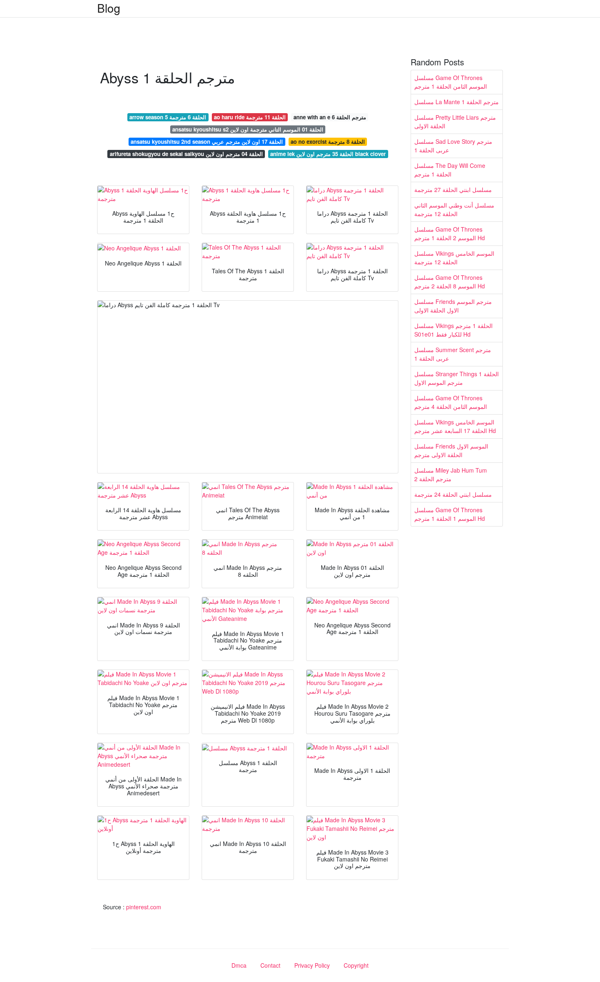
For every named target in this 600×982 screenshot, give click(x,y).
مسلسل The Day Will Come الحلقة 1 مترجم (449, 169)
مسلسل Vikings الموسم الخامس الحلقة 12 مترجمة (454, 257)
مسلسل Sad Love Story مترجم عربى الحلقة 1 (453, 145)
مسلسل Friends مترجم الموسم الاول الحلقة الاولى (453, 305)
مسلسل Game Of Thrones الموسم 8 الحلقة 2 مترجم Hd (449, 281)
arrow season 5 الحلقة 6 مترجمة (167, 117)
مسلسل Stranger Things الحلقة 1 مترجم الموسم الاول (456, 378)
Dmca (239, 965)
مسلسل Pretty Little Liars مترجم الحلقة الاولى (455, 121)
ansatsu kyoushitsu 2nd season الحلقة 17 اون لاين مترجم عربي (207, 141)
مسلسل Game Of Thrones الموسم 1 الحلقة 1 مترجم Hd (449, 514)
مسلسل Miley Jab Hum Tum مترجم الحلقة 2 (450, 474)
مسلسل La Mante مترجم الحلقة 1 (456, 102)
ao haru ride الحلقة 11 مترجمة (250, 117)
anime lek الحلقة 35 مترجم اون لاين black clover (328, 154)
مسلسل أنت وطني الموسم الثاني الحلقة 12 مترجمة (454, 209)
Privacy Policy (312, 965)
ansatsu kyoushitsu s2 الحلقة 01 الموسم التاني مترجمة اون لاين (247, 129)
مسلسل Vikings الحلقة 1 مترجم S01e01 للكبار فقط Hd (453, 329)
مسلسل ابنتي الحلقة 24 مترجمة (453, 494)
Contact (270, 965)
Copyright (356, 965)
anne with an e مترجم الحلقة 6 (329, 117)
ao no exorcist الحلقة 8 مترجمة (328, 141)
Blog (108, 8)
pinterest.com (143, 907)
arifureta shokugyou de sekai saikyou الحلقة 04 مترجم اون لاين (186, 154)
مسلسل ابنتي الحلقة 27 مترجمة (453, 189)
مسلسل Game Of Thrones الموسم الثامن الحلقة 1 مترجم (450, 82)
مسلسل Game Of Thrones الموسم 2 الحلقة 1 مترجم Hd (449, 233)
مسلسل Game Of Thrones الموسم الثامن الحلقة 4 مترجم (450, 402)
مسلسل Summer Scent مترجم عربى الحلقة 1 (452, 354)
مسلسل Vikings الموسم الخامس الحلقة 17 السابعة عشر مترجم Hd (455, 426)
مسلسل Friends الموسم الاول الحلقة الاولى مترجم (451, 450)
